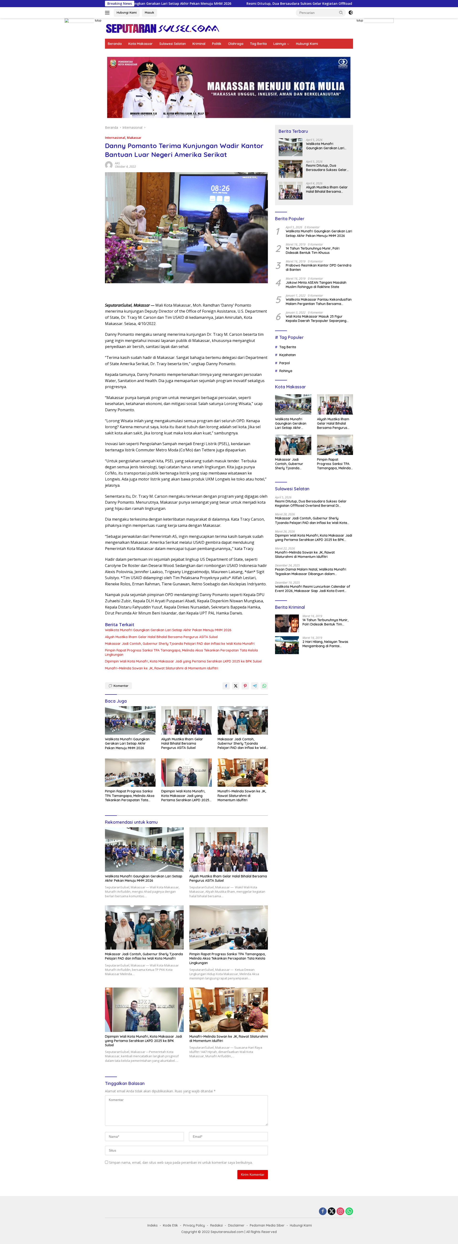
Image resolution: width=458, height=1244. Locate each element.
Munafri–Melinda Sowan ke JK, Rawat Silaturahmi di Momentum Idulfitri (161, 668)
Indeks (152, 1225)
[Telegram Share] (254, 685)
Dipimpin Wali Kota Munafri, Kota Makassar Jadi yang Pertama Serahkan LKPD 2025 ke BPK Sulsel (183, 661)
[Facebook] (323, 1211)
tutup (98, 20)
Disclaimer (236, 1225)
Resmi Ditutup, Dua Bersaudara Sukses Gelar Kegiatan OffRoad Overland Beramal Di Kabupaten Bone (262, 3)
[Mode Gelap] (350, 13)
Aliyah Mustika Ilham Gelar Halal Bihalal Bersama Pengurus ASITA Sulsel (161, 637)
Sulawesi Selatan (172, 44)
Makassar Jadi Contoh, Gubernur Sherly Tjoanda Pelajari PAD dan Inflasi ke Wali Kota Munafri (180, 643)
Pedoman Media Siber (267, 1225)
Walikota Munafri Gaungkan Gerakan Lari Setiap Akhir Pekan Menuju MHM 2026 (168, 630)
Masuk (149, 12)
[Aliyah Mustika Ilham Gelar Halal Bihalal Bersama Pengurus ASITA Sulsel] (186, 720)
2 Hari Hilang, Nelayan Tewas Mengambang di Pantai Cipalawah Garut (325, 644)
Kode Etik (170, 1225)
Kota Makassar (140, 44)
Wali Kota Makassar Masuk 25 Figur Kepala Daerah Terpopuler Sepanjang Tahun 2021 (316, 318)
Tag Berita (258, 44)
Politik (216, 44)
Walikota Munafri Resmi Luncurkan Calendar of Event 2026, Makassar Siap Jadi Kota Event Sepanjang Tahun (312, 588)
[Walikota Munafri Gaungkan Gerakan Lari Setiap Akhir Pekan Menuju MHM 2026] (130, 720)
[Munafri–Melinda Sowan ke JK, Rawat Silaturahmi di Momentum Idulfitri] (243, 772)
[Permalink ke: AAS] (109, 164)
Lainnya (279, 44)
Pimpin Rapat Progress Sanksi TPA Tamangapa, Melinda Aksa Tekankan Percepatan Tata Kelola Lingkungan (181, 652)
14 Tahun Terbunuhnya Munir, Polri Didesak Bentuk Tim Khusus (312, 250)
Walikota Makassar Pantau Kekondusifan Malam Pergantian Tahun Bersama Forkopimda (319, 301)
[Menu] (108, 13)
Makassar (134, 137)
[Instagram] (340, 1211)
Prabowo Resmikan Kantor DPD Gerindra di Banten (318, 267)
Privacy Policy (194, 1225)
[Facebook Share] (226, 685)
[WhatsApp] (349, 1211)
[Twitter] (331, 1211)
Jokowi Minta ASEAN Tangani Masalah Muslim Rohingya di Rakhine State (316, 284)
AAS (117, 163)
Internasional (115, 137)
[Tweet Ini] (235, 685)
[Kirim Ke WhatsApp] (264, 685)
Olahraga (235, 44)
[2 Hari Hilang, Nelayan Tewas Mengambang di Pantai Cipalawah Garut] (287, 645)
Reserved (269, 1232)
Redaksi (216, 1225)
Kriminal (199, 44)
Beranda (115, 44)
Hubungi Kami (127, 12)
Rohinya (285, 371)
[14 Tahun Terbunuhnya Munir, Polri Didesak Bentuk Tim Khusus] (287, 623)
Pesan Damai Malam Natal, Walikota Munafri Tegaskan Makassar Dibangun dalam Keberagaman (310, 571)
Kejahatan (287, 355)
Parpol (284, 363)
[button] (341, 12)
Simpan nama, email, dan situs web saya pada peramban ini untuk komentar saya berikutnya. (181, 1162)
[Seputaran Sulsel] (162, 28)
